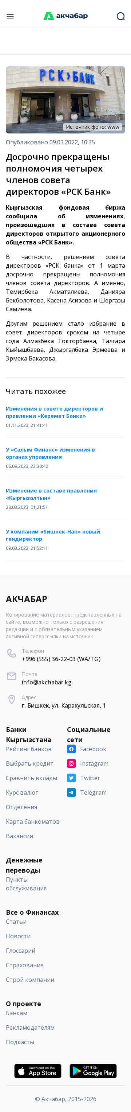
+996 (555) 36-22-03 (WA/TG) (61, 659)
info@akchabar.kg (47, 682)
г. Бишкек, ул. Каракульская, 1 (64, 705)
